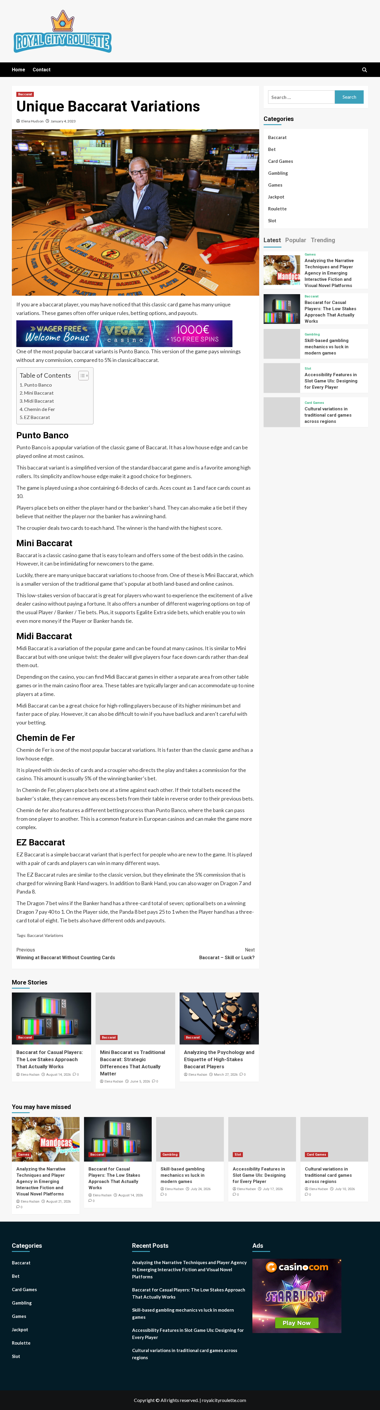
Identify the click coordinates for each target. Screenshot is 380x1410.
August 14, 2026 (58, 1075)
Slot (272, 220)
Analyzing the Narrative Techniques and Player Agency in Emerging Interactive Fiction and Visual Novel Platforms (329, 273)
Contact (41, 70)
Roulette (277, 208)
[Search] (364, 70)
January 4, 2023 (63, 121)
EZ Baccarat (37, 417)
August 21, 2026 (58, 1201)
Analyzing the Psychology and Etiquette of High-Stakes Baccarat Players (219, 1059)
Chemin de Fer (39, 409)
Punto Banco (38, 384)
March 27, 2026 (226, 1075)
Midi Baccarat (39, 401)
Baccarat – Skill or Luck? (226, 953)
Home (18, 70)
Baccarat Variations (45, 935)
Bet (272, 149)
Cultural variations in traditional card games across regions (328, 415)
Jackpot (276, 196)
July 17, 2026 (273, 1189)
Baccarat (25, 94)
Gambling (278, 173)
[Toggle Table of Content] (80, 376)
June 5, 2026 (140, 1081)
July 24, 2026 (200, 1189)
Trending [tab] (323, 240)
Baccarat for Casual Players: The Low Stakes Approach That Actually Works (49, 1059)
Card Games (280, 161)
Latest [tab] (272, 240)
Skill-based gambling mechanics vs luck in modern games (327, 347)
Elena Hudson (32, 121)
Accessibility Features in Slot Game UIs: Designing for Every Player (331, 381)
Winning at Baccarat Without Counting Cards (65, 953)
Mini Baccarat (39, 393)
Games (275, 185)
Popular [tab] (295, 240)
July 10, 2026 (345, 1189)
